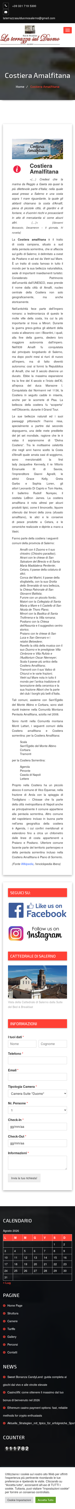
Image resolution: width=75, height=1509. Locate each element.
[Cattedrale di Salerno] (37, 973)
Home (20, 86)
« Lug (7, 1282)
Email (13, 1070)
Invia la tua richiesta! (24, 1178)
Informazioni (18, 1153)
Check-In (16, 1120)
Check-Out (17, 1136)
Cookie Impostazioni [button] (19, 1500)
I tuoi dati (16, 1037)
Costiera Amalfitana (44, 86)
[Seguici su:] (37, 901)
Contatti (12, 1352)
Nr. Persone (18, 1103)
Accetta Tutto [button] (45, 1500)
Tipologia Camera (22, 1087)
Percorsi (12, 1344)
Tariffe (11, 1329)
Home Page (14, 1305)
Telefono (15, 1054)
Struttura (12, 1313)
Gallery (11, 1337)
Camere (12, 1321)
